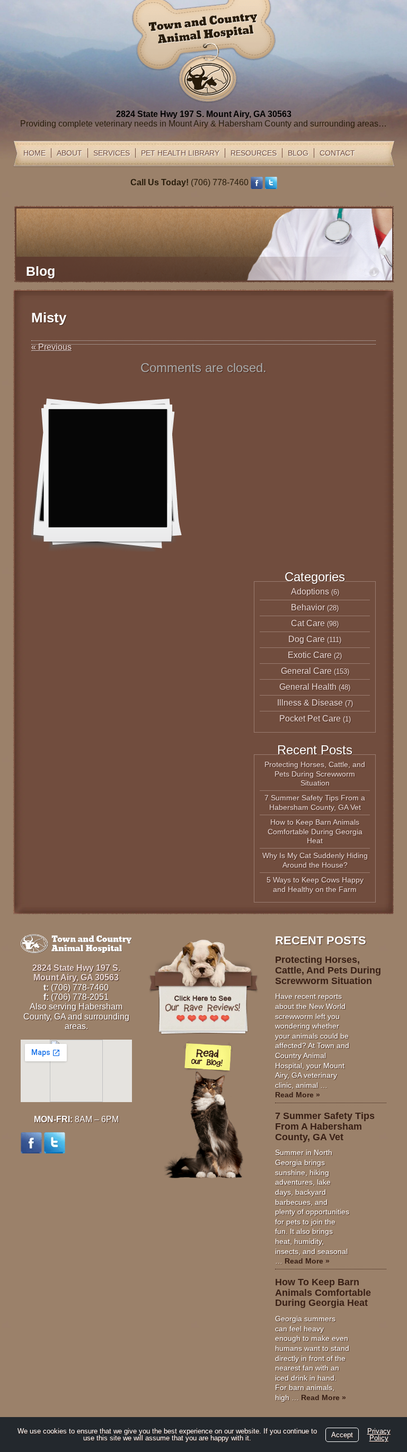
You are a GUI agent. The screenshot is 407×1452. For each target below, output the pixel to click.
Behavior (308, 607)
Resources (254, 153)
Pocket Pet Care (310, 718)
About (69, 153)
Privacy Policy (379, 1434)
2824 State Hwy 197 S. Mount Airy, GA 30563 (203, 114)
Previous (51, 346)
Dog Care (306, 639)
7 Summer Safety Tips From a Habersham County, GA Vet (314, 802)
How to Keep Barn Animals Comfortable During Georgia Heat (315, 831)
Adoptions (310, 591)
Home (34, 153)
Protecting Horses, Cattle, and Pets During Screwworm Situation (314, 773)
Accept (342, 1435)
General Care (306, 670)
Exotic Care (310, 655)
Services (111, 153)
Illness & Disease (310, 702)
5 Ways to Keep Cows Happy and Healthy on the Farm (315, 885)
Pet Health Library (180, 153)
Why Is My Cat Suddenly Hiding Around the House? (315, 860)
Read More (297, 1094)
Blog (298, 153)
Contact (337, 153)
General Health (308, 686)
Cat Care (308, 623)
